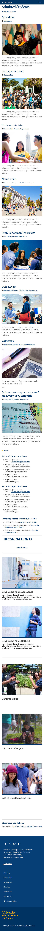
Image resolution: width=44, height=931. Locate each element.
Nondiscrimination (10, 901)
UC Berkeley (7, 2)
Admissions (8, 877)
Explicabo (8, 341)
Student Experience (21, 129)
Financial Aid (8, 882)
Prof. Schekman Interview (18, 233)
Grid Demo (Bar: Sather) (16, 641)
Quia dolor (8, 17)
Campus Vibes (10, 698)
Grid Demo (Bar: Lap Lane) (17, 592)
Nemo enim (9, 179)
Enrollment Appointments (20, 462)
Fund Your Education (27, 344)
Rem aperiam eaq (12, 71)
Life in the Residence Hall (16, 798)
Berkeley (7, 873)
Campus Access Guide (28, 522)
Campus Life (8, 75)
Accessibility (8, 896)
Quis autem (9, 287)
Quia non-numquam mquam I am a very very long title (20, 394)
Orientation (8, 891)
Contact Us (8, 864)
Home (4, 12)
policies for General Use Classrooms (27, 826)
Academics (8, 21)
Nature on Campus (12, 748)
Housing (7, 887)
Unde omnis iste (12, 125)
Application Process (11, 344)
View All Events (22, 547)
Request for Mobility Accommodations (22, 526)
